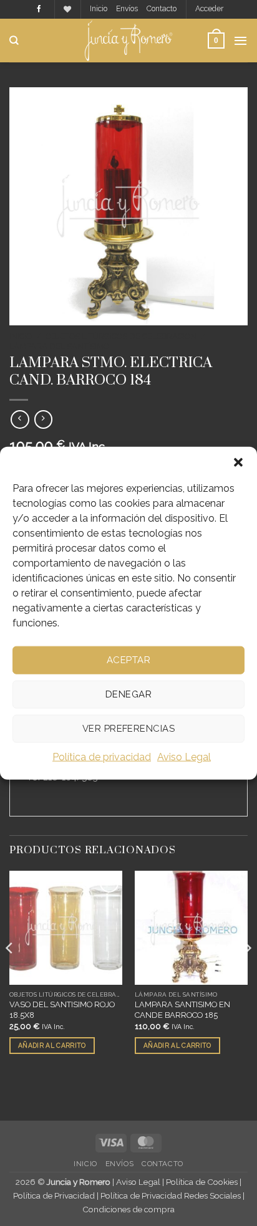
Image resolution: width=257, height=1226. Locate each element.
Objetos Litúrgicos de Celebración (121, 336)
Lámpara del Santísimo (59, 346)
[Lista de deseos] (67, 9)
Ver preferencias (128, 728)
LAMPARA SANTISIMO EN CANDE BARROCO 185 (182, 1010)
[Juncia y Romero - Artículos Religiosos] (128, 40)
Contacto (162, 8)
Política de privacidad (101, 756)
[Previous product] (43, 419)
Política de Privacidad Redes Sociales (170, 1195)
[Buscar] (14, 40)
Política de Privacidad (54, 1195)
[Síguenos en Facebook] (39, 9)
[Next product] (20, 419)
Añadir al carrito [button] (51, 1045)
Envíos (127, 8)
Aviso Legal (184, 756)
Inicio (98, 8)
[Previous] (9, 972)
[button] (238, 462)
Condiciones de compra (128, 1209)
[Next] (247, 972)
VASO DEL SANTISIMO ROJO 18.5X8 (62, 1010)
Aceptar (128, 660)
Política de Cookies (202, 1182)
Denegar (128, 694)
